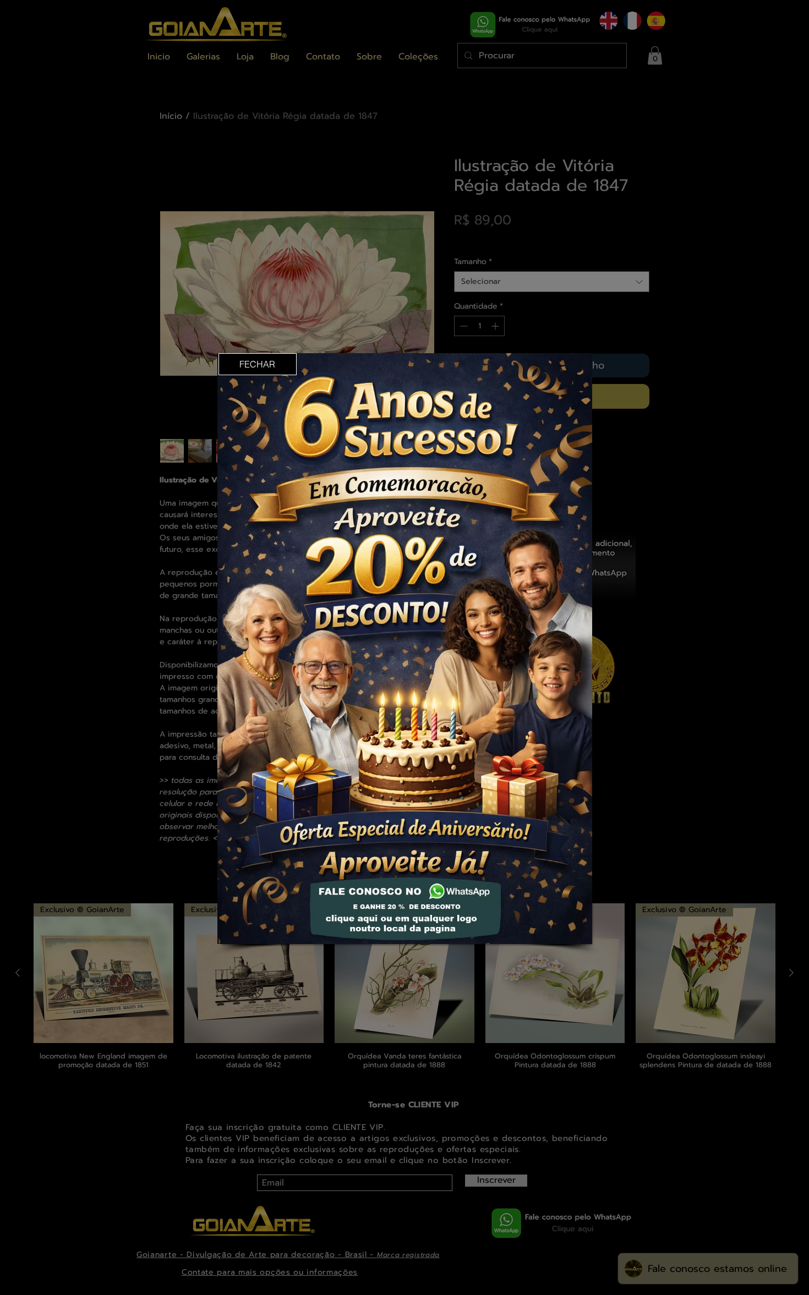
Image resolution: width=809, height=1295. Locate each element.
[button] (257, 364)
